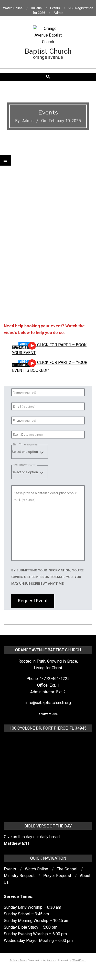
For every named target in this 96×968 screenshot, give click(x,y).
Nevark (51, 960)
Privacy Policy (18, 960)
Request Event (33, 600)
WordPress (79, 960)
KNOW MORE (48, 714)
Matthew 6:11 (17, 843)
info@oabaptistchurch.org (48, 702)
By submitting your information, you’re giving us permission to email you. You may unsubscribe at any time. (47, 576)
